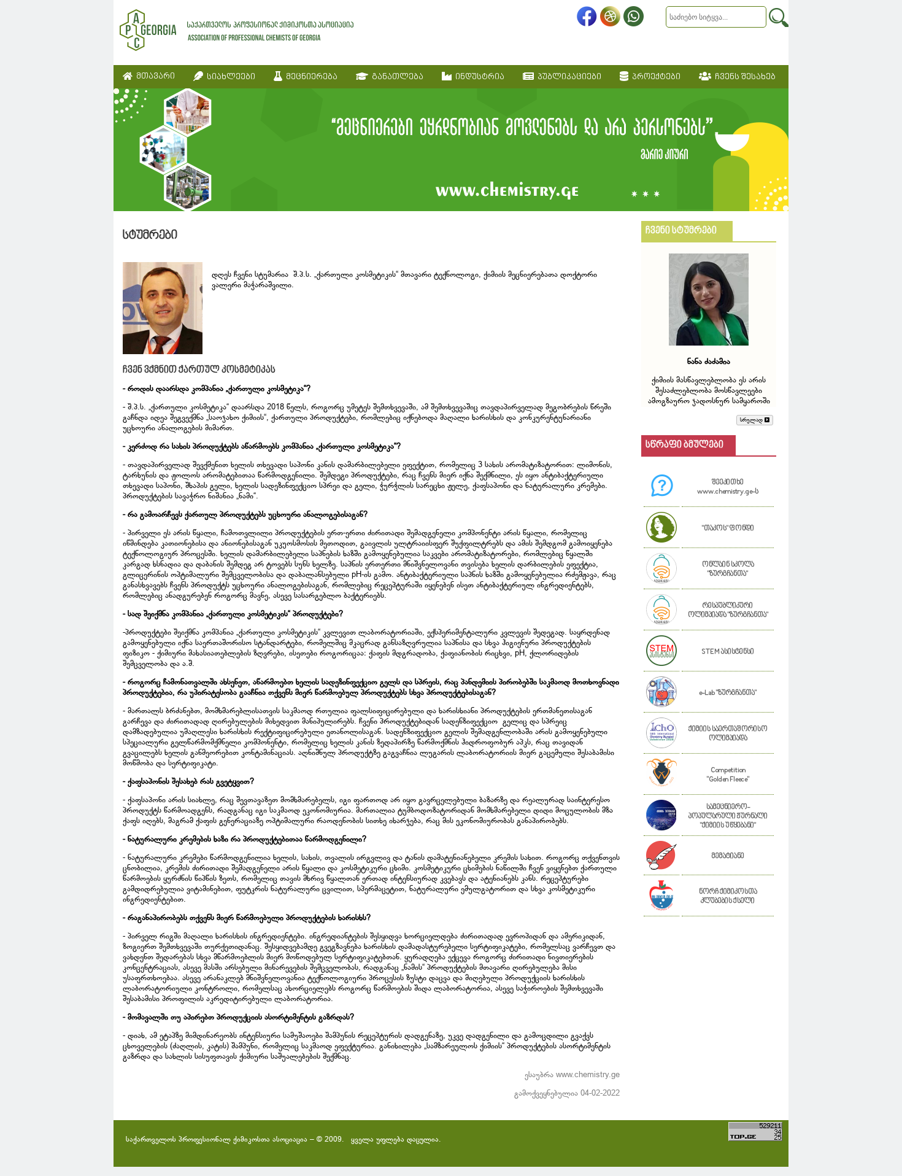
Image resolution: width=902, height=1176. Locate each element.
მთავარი (154, 76)
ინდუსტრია (478, 77)
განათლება (395, 77)
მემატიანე (728, 856)
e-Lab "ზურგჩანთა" (728, 693)
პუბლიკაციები (567, 77)
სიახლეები (229, 77)
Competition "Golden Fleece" (728, 775)
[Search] (778, 17)
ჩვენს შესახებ (743, 77)
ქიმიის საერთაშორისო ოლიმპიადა (728, 734)
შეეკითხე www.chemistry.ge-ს (727, 487)
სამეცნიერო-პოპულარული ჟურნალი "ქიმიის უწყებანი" (728, 816)
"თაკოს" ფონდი (728, 528)
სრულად (752, 420)
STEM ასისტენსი (727, 652)
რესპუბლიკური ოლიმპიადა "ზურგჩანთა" (728, 611)
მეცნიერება (309, 77)
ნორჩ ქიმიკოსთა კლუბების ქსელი (728, 897)
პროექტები (654, 77)
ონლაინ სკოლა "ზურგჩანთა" (728, 569)
